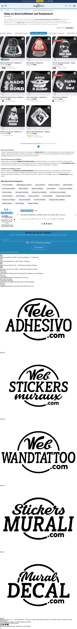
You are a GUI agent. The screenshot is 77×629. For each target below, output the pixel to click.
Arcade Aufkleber (7, 196)
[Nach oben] (1, 628)
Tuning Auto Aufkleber (65, 188)
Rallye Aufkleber (23, 188)
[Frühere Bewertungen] (17, 214)
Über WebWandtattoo (6, 277)
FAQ (25, 273)
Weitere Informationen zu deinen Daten (10, 252)
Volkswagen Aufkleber (21, 192)
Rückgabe (21, 273)
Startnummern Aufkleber (39, 192)
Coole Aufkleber (7, 192)
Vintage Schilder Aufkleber (57, 199)
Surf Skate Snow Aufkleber (58, 192)
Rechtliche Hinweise (7, 280)
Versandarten (4, 273)
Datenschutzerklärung (10, 282)
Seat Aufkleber (19, 203)
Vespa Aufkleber (40, 185)
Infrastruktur (17, 277)
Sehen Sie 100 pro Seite (49, 143)
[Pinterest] (6, 625)
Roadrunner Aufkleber (8, 199)
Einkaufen (4, 272)
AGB (1, 282)
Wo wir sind (25, 277)
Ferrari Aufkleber (47, 196)
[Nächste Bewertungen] (75, 214)
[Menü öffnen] (3, 6)
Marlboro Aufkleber (54, 185)
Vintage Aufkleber (33, 203)
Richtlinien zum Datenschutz (43, 242)
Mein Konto (20, 286)
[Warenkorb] (74, 6)
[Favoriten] (66, 6)
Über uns (3, 276)
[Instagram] (1, 625)
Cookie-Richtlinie (29, 282)
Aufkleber (7, 10)
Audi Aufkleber (20, 196)
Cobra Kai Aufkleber (24, 199)
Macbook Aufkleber (37, 188)
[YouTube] (8, 625)
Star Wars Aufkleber (40, 199)
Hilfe (25, 286)
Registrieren (39, 247)
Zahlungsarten (13, 273)
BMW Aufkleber (67, 185)
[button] (1, 68)
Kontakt (3, 285)
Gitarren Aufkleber (33, 196)
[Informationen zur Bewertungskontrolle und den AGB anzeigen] (14, 219)
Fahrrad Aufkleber (7, 185)
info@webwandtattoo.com (8, 286)
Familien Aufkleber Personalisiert (21, 10)
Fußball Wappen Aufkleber (24, 185)
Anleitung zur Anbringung (35, 273)
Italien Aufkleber (7, 203)
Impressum (20, 282)
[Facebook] (3, 625)
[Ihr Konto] (70, 6)
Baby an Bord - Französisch (56, 33)
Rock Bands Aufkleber (8, 188)
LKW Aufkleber (51, 188)
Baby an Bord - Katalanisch (38, 33)
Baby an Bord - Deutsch (21, 33)
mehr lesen (62, 215)
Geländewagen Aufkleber (63, 196)
